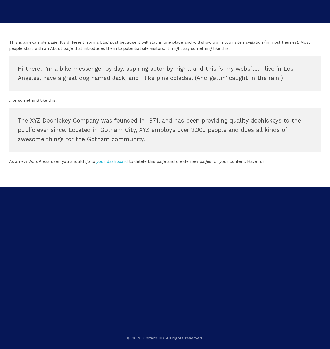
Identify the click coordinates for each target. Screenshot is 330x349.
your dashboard (112, 161)
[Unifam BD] (37, 24)
